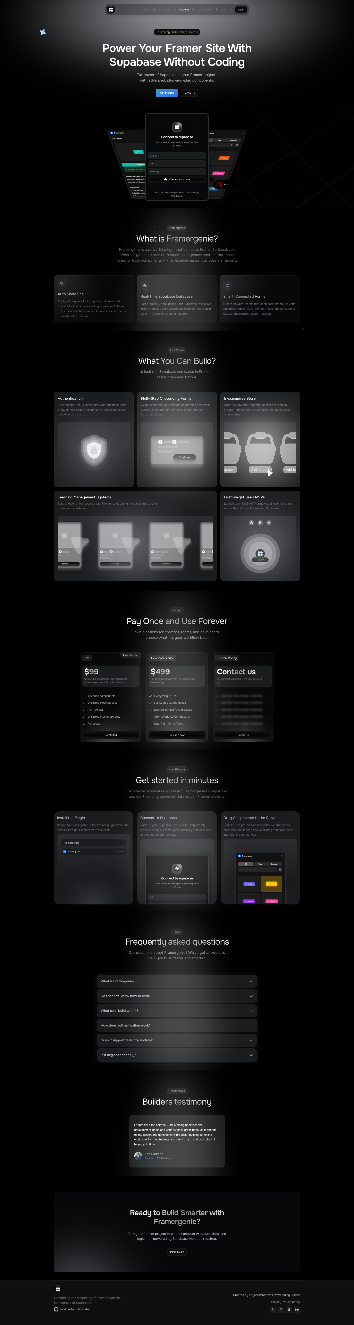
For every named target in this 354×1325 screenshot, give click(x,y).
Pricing (146, 9)
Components (205, 9)
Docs (224, 9)
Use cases (165, 9)
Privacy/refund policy (285, 1302)
